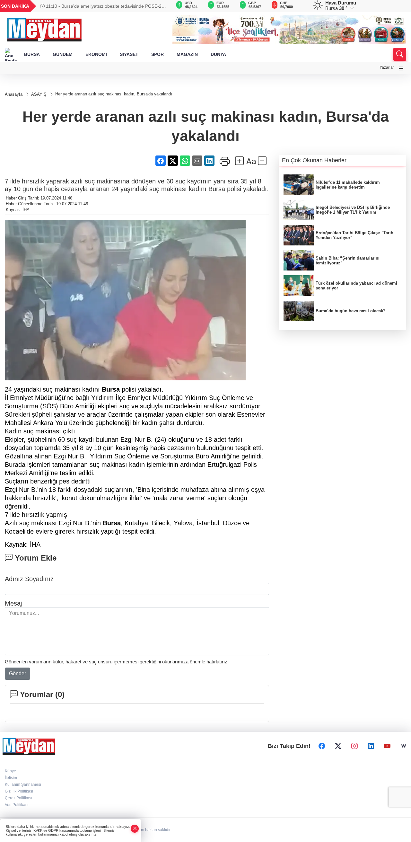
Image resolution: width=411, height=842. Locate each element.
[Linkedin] (370, 746)
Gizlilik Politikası (19, 791)
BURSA (32, 54)
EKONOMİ (96, 54)
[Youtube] (387, 746)
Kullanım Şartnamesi (23, 784)
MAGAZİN (187, 54)
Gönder (17, 673)
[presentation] (158, 6)
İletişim (11, 778)
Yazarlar (387, 67)
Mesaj (13, 603)
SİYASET (129, 54)
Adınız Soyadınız (29, 578)
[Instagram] (354, 746)
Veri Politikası (16, 804)
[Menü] (401, 68)
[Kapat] (135, 828)
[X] (338, 746)
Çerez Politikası (18, 798)
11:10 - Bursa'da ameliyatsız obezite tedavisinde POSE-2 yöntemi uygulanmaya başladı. (101, 6)
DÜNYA (218, 54)
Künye (10, 771)
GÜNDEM (63, 54)
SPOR (157, 54)
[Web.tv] (403, 746)
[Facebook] (321, 746)
